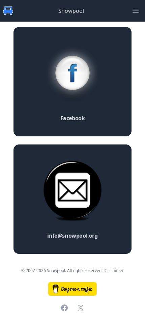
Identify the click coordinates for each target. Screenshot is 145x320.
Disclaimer (114, 270)
